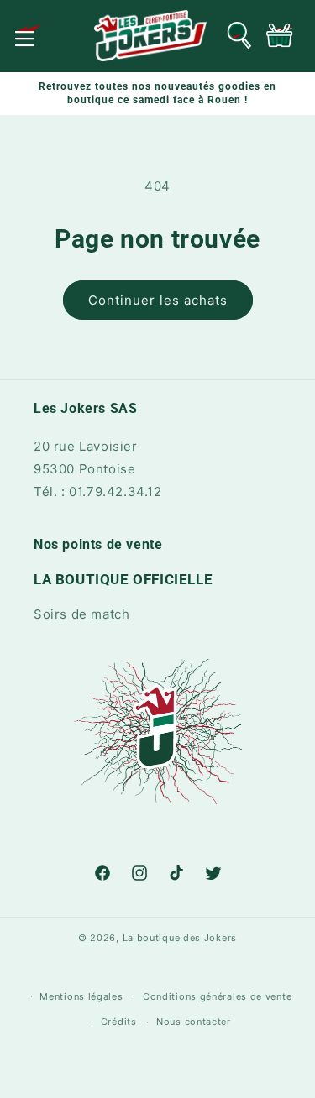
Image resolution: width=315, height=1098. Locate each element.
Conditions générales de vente (217, 996)
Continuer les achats (158, 300)
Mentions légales (81, 996)
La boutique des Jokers (180, 938)
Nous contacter (193, 1021)
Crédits (119, 1021)
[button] (28, 35)
